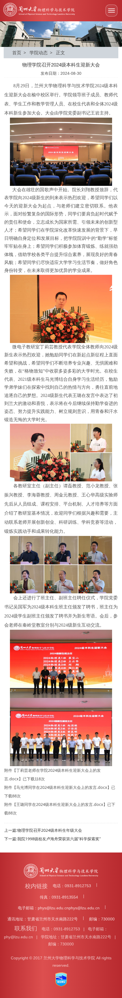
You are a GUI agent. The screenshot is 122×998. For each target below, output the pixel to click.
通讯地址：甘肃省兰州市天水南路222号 (42, 919)
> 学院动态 (34, 52)
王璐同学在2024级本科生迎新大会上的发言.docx (59, 804)
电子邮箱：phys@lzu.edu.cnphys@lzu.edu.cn (59, 908)
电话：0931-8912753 (72, 885)
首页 (16, 52)
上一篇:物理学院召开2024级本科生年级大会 (43, 830)
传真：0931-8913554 (59, 897)
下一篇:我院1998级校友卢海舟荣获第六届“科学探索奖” (52, 838)
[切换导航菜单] (111, 10)
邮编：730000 (102, 919)
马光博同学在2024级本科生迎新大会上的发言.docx (61, 787)
